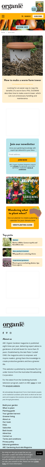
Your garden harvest (11, 414)
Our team (7, 422)
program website (13, 386)
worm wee (22, 27)
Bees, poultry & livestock (21, 251)
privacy (16, 166)
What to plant (9, 408)
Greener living (9, 417)
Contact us (7, 436)
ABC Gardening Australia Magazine (17, 447)
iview (33, 383)
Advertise (7, 433)
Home (3, 32)
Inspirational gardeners (21, 260)
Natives (15, 240)
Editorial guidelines (11, 445)
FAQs (5, 425)
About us (6, 419)
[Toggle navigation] (3, 16)
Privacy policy (8, 442)
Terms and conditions (12, 439)
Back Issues (7, 431)
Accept (39, 453)
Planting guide (9, 411)
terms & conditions (26, 168)
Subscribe (38, 16)
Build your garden (10, 405)
